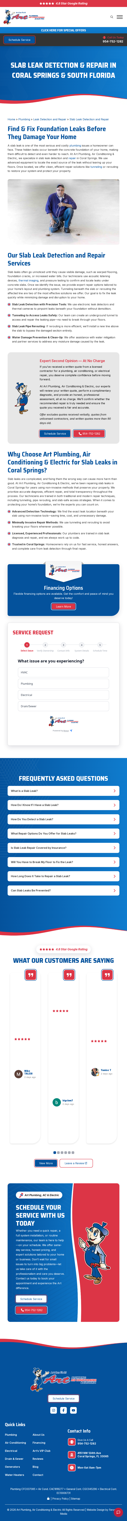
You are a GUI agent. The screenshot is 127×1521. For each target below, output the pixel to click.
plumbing (75, 145)
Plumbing (24, 119)
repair (72, 158)
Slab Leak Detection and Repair (89, 119)
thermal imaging (28, 280)
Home (11, 119)
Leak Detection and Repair (49, 119)
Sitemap (75, 1498)
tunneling (96, 166)
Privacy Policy (60, 1498)
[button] (111, 17)
